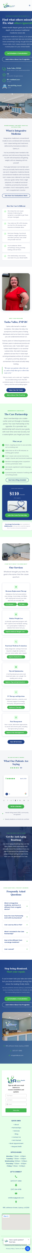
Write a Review (15, 806)
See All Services (16, 742)
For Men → (22, 604)
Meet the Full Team (16, 390)
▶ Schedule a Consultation (17, 53)
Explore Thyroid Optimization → (16, 682)
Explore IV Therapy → (16, 707)
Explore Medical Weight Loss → (16, 632)
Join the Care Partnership (17, 515)
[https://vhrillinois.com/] (9, 5)
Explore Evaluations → (16, 657)
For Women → (10, 604)
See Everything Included (17, 480)
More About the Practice (16, 395)
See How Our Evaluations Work (16, 196)
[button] (29, 5)
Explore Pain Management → (16, 732)
